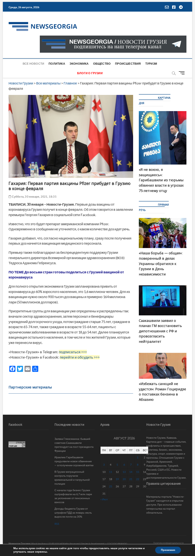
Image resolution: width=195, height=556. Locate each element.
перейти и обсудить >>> (80, 357)
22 (137, 479)
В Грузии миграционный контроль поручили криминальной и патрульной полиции (72, 477)
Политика (57, 63)
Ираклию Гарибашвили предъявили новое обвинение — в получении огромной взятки (74, 461)
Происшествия (128, 63)
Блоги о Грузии (90, 73)
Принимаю (168, 550)
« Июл (104, 499)
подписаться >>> (73, 352)
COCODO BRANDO (117, 543)
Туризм (151, 63)
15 (137, 471)
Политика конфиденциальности (168, 543)
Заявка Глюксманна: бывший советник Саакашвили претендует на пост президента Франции (74, 444)
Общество (102, 63)
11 (110, 471)
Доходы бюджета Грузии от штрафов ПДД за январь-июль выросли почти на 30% (73, 512)
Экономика (79, 63)
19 (117, 479)
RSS (56, 523)
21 (130, 479)
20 (124, 479)
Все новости (33, 63)
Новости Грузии (19, 543)
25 (110, 486)
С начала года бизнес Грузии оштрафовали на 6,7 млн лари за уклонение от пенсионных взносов (73, 496)
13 (124, 471)
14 (130, 471)
